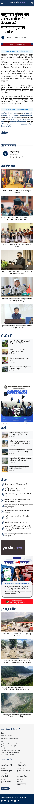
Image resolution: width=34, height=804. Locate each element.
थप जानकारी (5, 789)
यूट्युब (31, 117)
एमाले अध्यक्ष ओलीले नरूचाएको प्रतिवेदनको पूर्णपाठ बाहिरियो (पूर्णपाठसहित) (17, 300)
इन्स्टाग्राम (26, 117)
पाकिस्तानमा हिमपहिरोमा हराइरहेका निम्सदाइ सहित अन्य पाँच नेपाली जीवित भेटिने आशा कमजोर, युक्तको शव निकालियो (18, 528)
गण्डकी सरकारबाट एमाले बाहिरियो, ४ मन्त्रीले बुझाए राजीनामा (17, 191)
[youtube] (19, 157)
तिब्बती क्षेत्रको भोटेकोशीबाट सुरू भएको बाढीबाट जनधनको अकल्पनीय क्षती (20, 459)
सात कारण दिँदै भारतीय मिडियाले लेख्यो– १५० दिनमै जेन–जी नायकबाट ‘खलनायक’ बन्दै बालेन (17, 218)
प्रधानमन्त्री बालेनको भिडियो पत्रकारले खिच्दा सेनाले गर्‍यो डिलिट (19, 342)
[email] (25, 157)
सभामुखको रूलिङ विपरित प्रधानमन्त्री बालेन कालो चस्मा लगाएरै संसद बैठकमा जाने (17, 272)
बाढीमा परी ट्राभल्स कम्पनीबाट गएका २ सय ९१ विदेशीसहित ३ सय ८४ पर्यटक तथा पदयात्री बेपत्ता (20, 443)
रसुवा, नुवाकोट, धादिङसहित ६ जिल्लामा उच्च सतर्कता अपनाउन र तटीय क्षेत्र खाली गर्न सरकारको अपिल (20, 452)
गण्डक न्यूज (14, 152)
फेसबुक (18, 117)
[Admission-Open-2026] (17, 404)
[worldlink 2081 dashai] (17, 51)
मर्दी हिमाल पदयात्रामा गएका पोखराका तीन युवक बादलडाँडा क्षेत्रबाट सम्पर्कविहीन (17, 489)
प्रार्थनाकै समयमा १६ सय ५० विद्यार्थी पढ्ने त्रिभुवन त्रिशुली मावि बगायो (19, 434)
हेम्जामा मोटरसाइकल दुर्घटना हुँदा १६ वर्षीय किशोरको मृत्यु (18, 495)
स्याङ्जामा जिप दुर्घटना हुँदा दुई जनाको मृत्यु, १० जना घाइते (20, 368)
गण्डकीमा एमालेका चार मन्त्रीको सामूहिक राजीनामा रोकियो (17, 245)
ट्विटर (22, 117)
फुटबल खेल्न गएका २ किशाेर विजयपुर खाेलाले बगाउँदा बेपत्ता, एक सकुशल (19, 506)
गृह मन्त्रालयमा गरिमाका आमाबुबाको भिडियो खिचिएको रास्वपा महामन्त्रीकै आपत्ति (17, 327)
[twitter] (13, 157)
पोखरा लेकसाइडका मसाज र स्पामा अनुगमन (19, 359)
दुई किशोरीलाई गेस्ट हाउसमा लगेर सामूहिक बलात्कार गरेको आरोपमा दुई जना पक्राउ (18, 500)
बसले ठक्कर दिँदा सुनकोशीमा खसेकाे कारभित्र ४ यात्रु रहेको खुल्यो (18, 535)
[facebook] (10, 157)
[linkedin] (22, 157)
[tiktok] (18, 801)
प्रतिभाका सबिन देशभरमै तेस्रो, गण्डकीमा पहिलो (16, 484)
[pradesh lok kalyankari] (17, 580)
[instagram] (16, 157)
